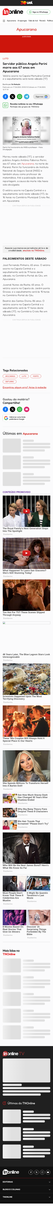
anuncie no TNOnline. (34, 250)
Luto (24, 376)
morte (36, 376)
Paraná (42, 20)
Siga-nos (39, 96)
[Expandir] (49, 1197)
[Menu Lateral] (4, 21)
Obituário (9, 382)
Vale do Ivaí (33, 20)
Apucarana (11, 20)
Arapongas (22, 20)
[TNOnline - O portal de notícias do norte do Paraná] (13, 12)
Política (50, 20)
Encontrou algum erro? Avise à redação (24, 387)
